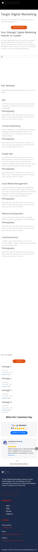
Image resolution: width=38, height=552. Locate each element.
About (8, 508)
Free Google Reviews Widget (19, 464)
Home (8, 505)
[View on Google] (5, 442)
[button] (34, 5)
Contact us (9, 514)
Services (8, 511)
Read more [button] (11, 455)
